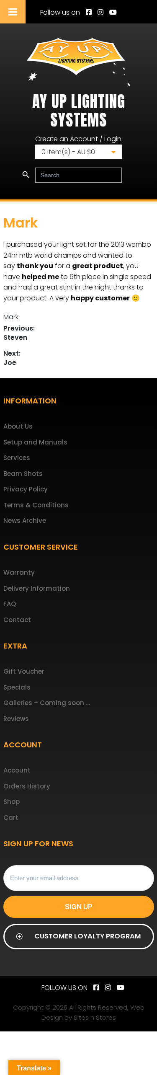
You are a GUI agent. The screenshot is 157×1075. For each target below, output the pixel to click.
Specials (17, 687)
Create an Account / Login (78, 139)
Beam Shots (23, 473)
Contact (17, 619)
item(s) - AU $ (68, 152)
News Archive (24, 520)
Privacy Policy (25, 489)
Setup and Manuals (35, 442)
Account (17, 770)
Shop (11, 801)
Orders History (26, 786)
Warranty (19, 572)
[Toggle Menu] (13, 11)
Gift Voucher (23, 671)
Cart (10, 817)
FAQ (9, 604)
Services (16, 457)
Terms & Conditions (36, 505)
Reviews (16, 718)
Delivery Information (36, 588)
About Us (18, 426)
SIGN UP (79, 906)
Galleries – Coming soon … (46, 702)
